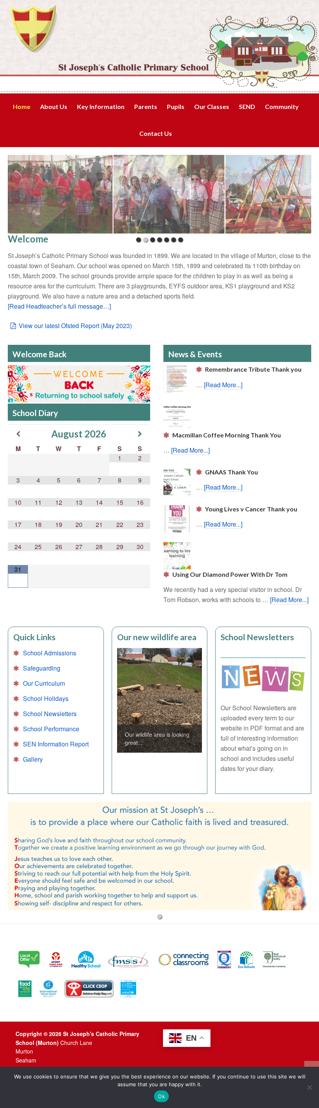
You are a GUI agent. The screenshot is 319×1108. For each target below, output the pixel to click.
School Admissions (49, 652)
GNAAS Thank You (231, 472)
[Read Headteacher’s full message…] (59, 306)
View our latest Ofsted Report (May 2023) (75, 325)
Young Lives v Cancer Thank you (251, 509)
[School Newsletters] (263, 675)
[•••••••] (159, 194)
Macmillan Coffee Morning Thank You (226, 435)
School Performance (51, 728)
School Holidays (45, 698)
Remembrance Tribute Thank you (253, 369)
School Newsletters (50, 713)
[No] (309, 1087)
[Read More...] (223, 384)
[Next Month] (140, 433)
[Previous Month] (18, 433)
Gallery (33, 759)
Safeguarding (41, 668)
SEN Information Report (56, 743)
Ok (161, 1096)
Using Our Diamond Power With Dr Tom (229, 574)
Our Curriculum (44, 683)
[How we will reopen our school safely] (79, 384)
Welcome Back (39, 354)
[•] (159, 856)
